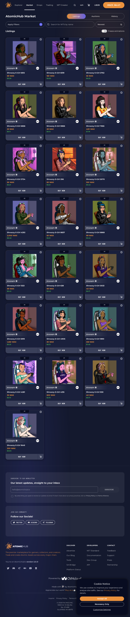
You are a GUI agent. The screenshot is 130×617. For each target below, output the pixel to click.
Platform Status (74, 569)
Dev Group (91, 560)
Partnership (112, 565)
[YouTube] (30, 568)
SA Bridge (71, 565)
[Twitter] (8, 568)
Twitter (19, 522)
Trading (49, 5)
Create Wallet (113, 5)
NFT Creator (62, 5)
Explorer (18, 5)
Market (29, 5)
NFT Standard (93, 551)
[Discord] (13, 568)
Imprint (51, 598)
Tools (69, 560)
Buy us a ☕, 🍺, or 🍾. (74, 590)
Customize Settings (102, 609)
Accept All (102, 599)
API (88, 565)
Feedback (111, 551)
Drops (39, 5)
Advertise (71, 551)
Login (97, 5)
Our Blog (71, 555)
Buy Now (21, 84)
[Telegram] (19, 568)
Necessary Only (102, 604)
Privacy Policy (90, 496)
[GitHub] (36, 568)
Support (110, 555)
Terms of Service (103, 496)
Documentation (94, 555)
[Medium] (24, 568)
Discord (34, 522)
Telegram (49, 522)
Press (109, 560)
